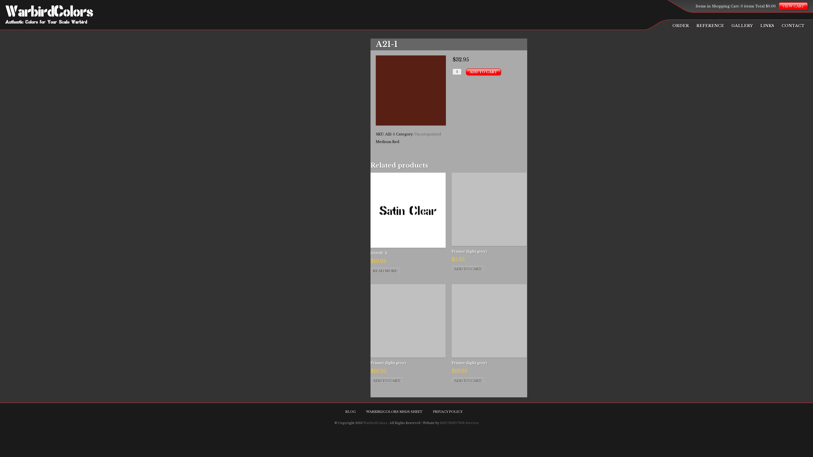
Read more (385, 271)
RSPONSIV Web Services (459, 423)
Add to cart (483, 72)
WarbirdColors (49, 12)
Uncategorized (428, 134)
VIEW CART (793, 6)
